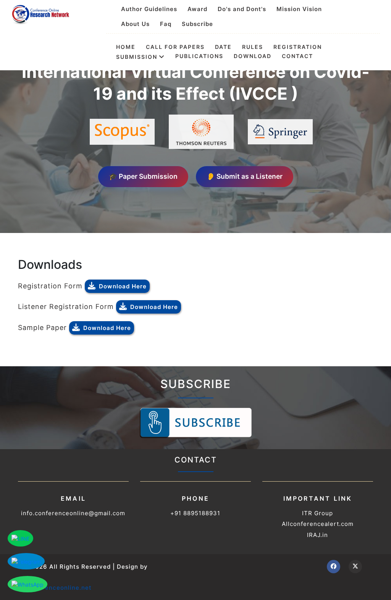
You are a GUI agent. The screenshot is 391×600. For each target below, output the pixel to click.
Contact (297, 56)
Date (223, 47)
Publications (199, 56)
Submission (136, 56)
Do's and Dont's (242, 9)
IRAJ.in (317, 535)
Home (126, 47)
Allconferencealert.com (318, 523)
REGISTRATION (297, 47)
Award (197, 9)
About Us (135, 23)
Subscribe (197, 23)
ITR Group (317, 513)
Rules (252, 47)
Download (252, 56)
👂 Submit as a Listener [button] (245, 176)
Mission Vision (299, 9)
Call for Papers (175, 47)
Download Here (123, 286)
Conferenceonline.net (58, 587)
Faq (165, 23)
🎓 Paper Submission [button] (143, 176)
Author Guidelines (149, 9)
